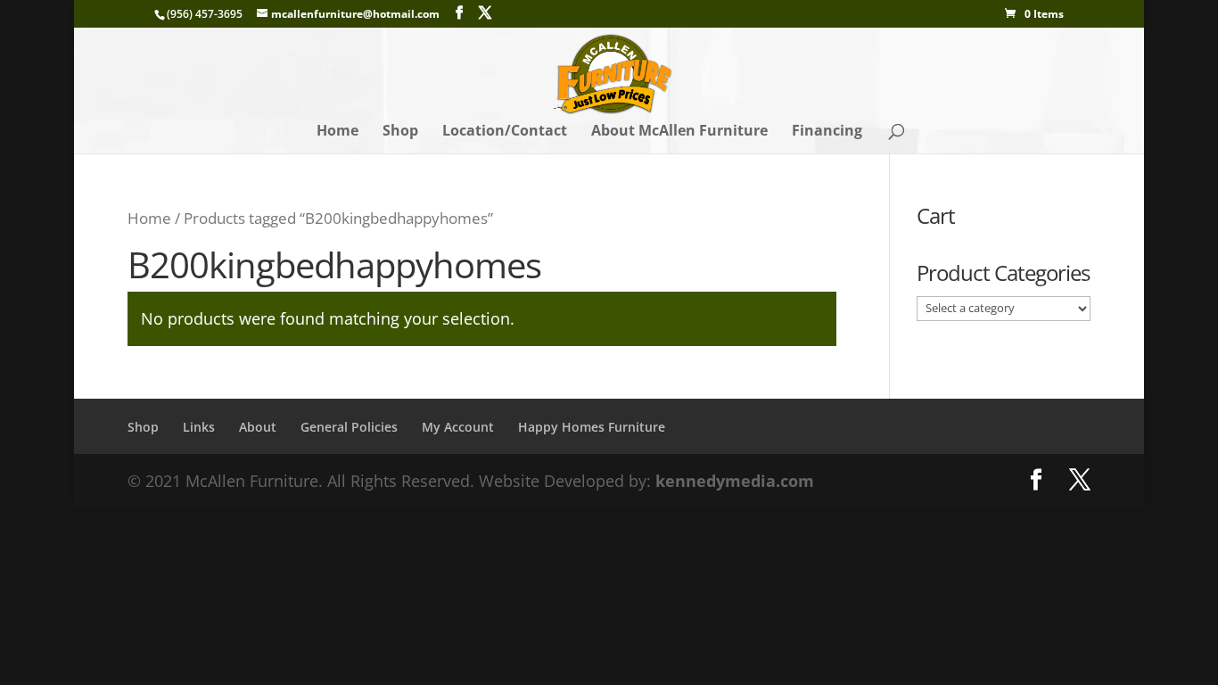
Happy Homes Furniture (591, 426)
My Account (458, 426)
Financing (827, 132)
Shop (400, 132)
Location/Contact (504, 132)
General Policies (349, 426)
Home (337, 132)
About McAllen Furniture (679, 132)
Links (199, 426)
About (257, 426)
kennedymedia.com (734, 480)
